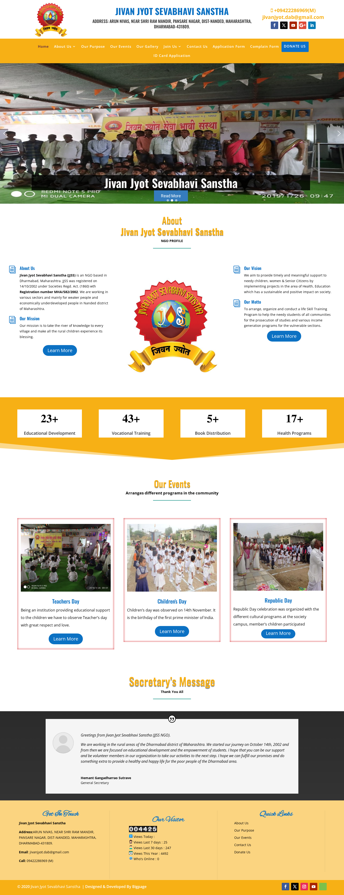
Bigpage (139, 886)
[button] (5, 133)
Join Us (170, 47)
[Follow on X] (284, 25)
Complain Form (264, 47)
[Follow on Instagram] (304, 886)
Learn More (60, 350)
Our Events (120, 47)
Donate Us (295, 46)
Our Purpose (93, 47)
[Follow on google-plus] (302, 25)
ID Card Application (172, 56)
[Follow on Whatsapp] (323, 886)
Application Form (229, 47)
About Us (62, 47)
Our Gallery (147, 47)
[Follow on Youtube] (293, 25)
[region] (172, 133)
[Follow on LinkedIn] (312, 25)
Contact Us (197, 47)
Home (43, 47)
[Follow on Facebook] (274, 25)
